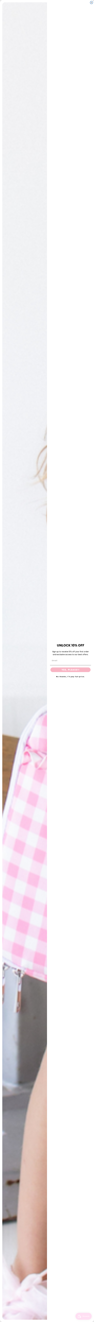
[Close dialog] (91, 2)
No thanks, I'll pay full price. (70, 677)
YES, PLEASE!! (70, 669)
